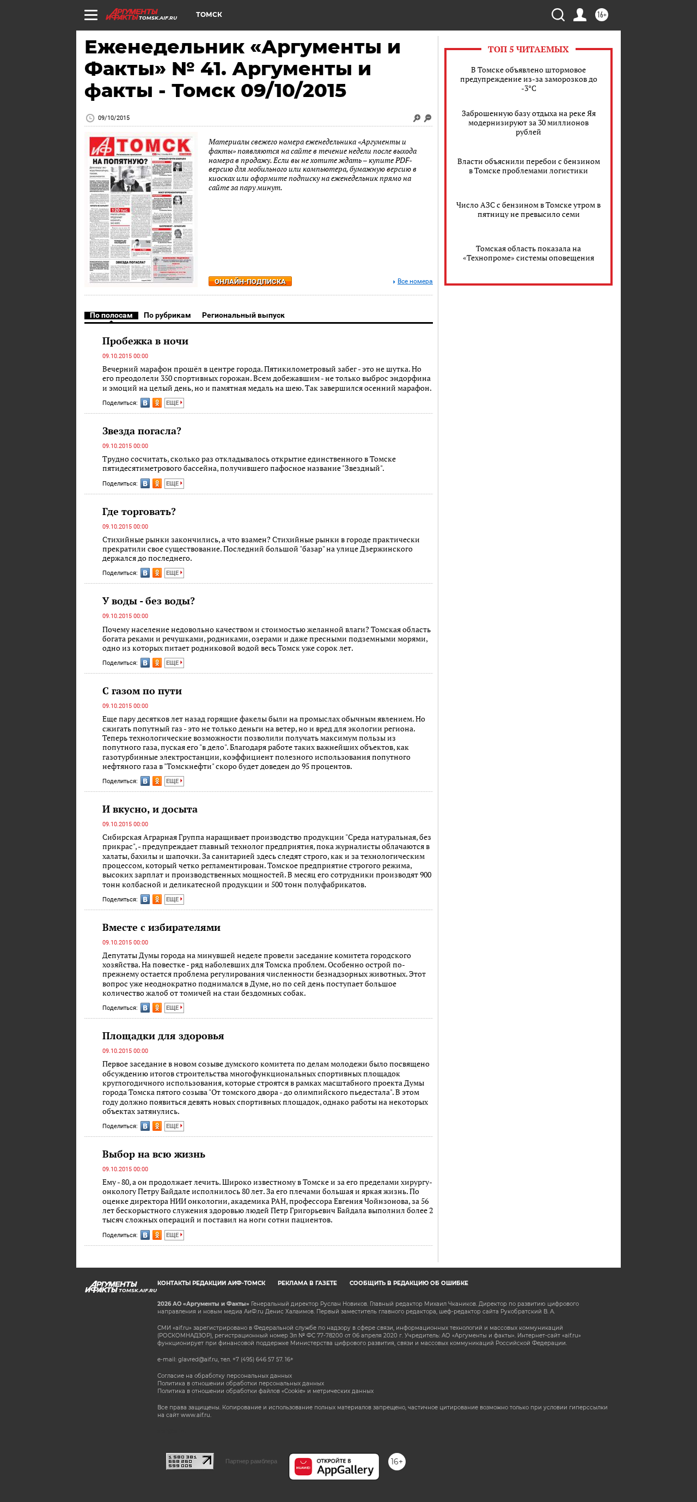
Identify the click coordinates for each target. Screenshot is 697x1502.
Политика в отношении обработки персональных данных (240, 1383)
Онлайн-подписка (250, 281)
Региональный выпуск (243, 315)
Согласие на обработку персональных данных (224, 1375)
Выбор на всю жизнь (153, 1153)
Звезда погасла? (141, 430)
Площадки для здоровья (163, 1035)
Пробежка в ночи (145, 340)
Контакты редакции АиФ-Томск (211, 1283)
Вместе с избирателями (161, 927)
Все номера (415, 281)
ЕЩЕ (173, 403)
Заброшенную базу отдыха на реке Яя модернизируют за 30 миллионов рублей (529, 122)
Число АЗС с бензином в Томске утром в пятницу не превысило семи (528, 209)
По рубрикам (167, 315)
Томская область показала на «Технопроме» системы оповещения (528, 253)
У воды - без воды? (148, 600)
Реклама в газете (307, 1283)
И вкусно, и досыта (150, 808)
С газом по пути (142, 690)
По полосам (111, 315)
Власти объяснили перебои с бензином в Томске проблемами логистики (528, 165)
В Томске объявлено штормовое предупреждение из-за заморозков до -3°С (528, 79)
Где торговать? (139, 511)
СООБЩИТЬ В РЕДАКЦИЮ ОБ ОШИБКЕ (409, 1283)
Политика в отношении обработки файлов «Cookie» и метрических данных (265, 1391)
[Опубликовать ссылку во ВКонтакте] (145, 403)
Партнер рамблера (251, 1461)
